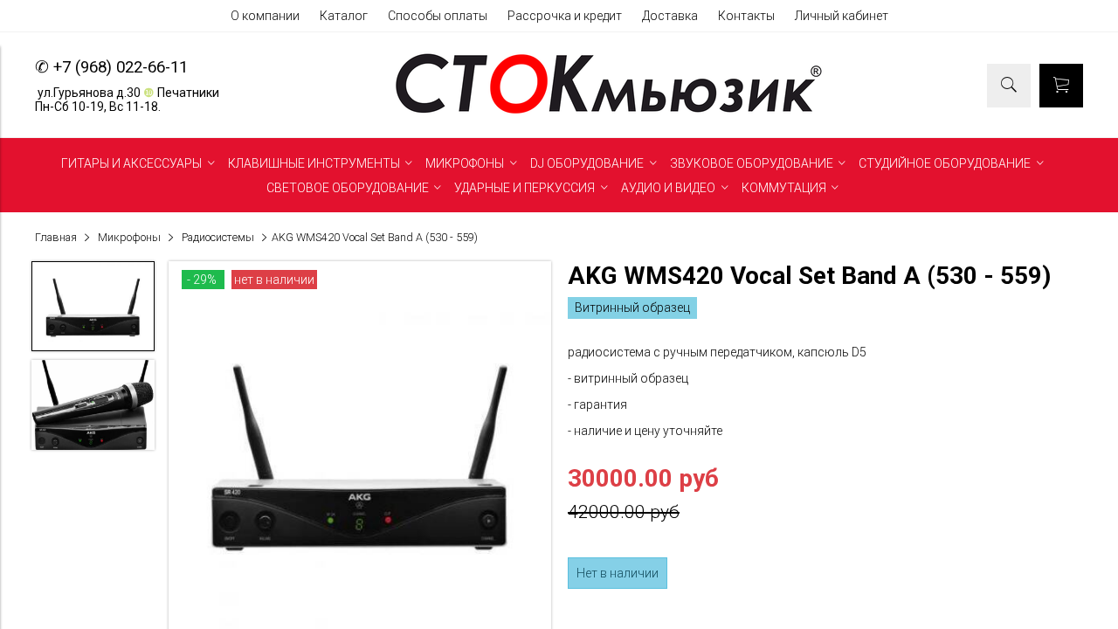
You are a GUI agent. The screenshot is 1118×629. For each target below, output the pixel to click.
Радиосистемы (218, 237)
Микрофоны (129, 237)
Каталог (344, 16)
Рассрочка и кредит (564, 16)
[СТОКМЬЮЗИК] (608, 114)
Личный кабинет (841, 16)
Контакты (746, 16)
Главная (56, 237)
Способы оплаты (437, 16)
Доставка (670, 16)
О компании (265, 16)
